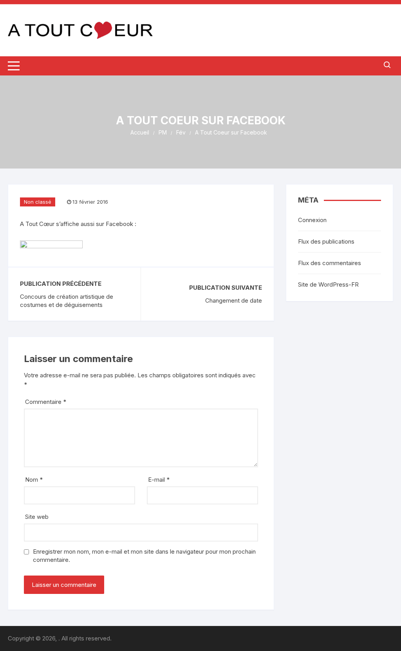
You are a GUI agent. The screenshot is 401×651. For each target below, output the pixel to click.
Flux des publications (326, 241)
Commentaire (45, 401)
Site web (37, 516)
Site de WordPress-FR (328, 284)
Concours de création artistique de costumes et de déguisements (66, 300)
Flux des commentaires (329, 263)
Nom (34, 479)
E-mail (159, 479)
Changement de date (233, 300)
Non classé (37, 202)
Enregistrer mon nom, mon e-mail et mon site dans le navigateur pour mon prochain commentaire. (144, 555)
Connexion (312, 220)
